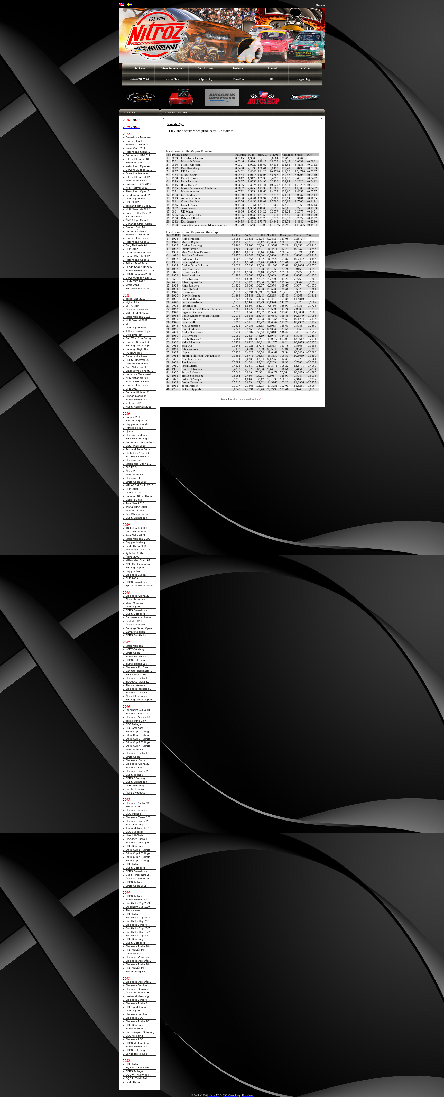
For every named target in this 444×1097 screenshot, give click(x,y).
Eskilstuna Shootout (138, 234)
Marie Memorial (134, 603)
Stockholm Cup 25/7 (138, 928)
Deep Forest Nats (136, 531)
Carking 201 (133, 417)
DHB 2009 (132, 578)
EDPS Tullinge (134, 774)
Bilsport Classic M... (137, 395)
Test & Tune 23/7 (136, 720)
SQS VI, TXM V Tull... (138, 1067)
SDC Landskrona (136, 1007)
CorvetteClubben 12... (139, 169)
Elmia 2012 (132, 284)
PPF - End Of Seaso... (139, 313)
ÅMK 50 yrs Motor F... (138, 220)
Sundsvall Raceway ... (139, 288)
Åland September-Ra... (139, 992)
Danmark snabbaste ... (139, 670)
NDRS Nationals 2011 (138, 406)
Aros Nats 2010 (135, 503)
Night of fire (132, 302)
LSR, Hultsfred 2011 (138, 363)
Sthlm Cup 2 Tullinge (138, 738)
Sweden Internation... (138, 238)
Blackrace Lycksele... (138, 678)
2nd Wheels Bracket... (139, 514)
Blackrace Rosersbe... (139, 688)
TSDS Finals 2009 (136, 528)
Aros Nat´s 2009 (135, 535)
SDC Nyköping (134, 1035)
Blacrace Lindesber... (138, 435)
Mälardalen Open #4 (138, 549)
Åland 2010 (133, 470)
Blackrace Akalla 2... (138, 681)
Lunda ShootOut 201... (139, 252)
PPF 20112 (132, 202)
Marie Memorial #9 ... (138, 180)
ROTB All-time (134, 352)
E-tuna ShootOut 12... (139, 177)
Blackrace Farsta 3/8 (138, 817)
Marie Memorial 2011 (138, 316)
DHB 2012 (132, 248)
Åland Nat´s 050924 (138, 878)
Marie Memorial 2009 (138, 538)
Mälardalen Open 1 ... (139, 463)
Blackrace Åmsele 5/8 (138, 717)
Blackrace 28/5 (134, 1039)
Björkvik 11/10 (134, 621)
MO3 (128, 323)
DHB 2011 (132, 388)
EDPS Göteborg (135, 613)
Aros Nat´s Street (136, 367)
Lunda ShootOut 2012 (139, 266)
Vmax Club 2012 (135, 148)
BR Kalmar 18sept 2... (139, 452)
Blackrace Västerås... (138, 957)
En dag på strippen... (138, 230)
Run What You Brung (138, 338)
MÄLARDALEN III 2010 (139, 485)
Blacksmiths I (133, 460)
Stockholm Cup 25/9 (138, 903)
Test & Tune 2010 (136, 506)
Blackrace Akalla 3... (138, 692)
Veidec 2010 (133, 492)
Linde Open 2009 (136, 546)
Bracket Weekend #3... (139, 370)
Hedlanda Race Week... (140, 374)
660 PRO (131, 467)
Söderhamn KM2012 (138, 155)
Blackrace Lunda (136, 574)
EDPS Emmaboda (136, 517)
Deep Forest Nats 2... (138, 874)
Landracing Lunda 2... (139, 194)
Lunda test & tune (136, 1053)
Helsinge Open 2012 (138, 162)
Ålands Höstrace (135, 685)
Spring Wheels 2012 (138, 256)
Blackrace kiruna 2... (138, 810)
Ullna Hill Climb (134, 835)
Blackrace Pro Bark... (138, 667)
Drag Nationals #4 (136, 245)
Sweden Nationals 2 (138, 341)
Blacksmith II (133, 478)
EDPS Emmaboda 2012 (140, 270)
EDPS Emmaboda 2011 (140, 399)
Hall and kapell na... (137, 420)
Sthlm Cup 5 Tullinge (138, 731)
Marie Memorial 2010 (138, 474)
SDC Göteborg (134, 727)
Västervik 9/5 (133, 953)
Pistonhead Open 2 (137, 241)
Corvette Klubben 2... (138, 392)
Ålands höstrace (135, 624)
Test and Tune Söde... (139, 205)
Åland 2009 (133, 556)
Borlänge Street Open (139, 223)
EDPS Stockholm (136, 635)
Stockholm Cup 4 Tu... (139, 709)
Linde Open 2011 (136, 327)
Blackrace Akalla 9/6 (138, 946)
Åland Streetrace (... (138, 696)
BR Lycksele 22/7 (136, 674)
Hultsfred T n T (134, 427)
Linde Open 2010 (136, 481)
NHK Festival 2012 (137, 187)
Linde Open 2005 (136, 885)
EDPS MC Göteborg (138, 1042)
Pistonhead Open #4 (138, 166)
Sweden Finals (134, 141)
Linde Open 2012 (136, 198)
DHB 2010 (132, 488)
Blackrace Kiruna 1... (138, 760)
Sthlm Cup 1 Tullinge (138, 742)
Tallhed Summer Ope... (139, 331)
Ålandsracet (133, 910)
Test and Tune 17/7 (137, 828)
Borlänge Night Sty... (138, 349)
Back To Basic (134, 499)
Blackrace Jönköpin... (138, 842)
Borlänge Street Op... (138, 345)
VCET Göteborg (135, 649)
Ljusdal (130, 431)
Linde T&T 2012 (135, 281)
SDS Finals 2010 (136, 445)
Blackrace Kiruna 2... (138, 595)
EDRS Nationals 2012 (139, 274)
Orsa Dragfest (134, 334)
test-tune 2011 (134, 403)
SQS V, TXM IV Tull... (138, 1074)
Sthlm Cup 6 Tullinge (138, 856)
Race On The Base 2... (139, 212)
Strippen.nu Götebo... (139, 424)
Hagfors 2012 (134, 216)
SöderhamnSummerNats (140, 442)
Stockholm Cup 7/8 (137, 921)
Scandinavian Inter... (138, 173)
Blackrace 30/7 (134, 1017)
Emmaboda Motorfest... (139, 137)
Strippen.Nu (133, 571)
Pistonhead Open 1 (137, 259)
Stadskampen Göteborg (140, 1032)
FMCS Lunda (133, 806)
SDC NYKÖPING (136, 949)
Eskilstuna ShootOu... (139, 144)
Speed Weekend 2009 (139, 585)
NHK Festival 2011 (136, 320)
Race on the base (136, 356)
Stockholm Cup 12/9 (138, 906)
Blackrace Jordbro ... (138, 924)
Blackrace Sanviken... (138, 989)
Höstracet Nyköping (137, 996)
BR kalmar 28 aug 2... (139, 438)
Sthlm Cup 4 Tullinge (138, 745)
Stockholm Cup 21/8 (138, 917)
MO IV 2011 (133, 306)
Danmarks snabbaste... (139, 617)
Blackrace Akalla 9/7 (138, 1021)
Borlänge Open (135, 567)
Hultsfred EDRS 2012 (138, 184)
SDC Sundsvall (134, 831)
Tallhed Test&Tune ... (138, 263)
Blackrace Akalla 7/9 (138, 802)
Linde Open (133, 606)
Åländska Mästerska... (139, 309)
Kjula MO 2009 (134, 553)
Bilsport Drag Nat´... (137, 971)
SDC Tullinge (133, 724)
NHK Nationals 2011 (138, 377)
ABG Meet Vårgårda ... (139, 564)
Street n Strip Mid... (137, 227)
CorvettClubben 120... (139, 277)
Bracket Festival (135, 789)
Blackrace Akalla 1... (138, 838)
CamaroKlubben (135, 631)
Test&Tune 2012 (135, 298)
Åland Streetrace (136, 599)
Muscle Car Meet (135, 510)
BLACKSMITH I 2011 (138, 381)
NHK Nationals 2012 (138, 209)
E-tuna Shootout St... (138, 159)
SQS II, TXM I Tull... (137, 1078)
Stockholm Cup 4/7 (137, 935)
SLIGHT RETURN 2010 (139, 456)
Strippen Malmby (135, 542)
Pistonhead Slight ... (138, 151)
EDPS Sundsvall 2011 (139, 359)
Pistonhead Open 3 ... (139, 191)
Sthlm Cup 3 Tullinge (138, 735)
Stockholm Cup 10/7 (138, 931)
